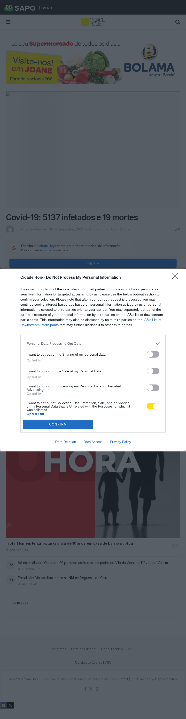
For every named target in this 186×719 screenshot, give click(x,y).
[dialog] (93, 359)
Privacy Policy (120, 442)
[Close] (176, 277)
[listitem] (93, 343)
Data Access (93, 442)
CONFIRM (58, 424)
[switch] (153, 354)
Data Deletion (65, 442)
